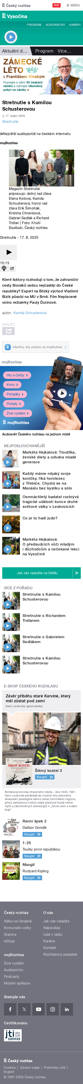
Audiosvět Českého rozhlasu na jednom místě (36, 434)
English (9, 1072)
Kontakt (49, 948)
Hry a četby (15, 375)
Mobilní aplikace (17, 983)
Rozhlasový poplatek (60, 954)
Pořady (12, 404)
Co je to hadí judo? (40, 518)
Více (64, 51)
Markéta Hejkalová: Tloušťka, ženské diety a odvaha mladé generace (49, 457)
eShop (9, 941)
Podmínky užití (55, 1067)
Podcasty (11, 976)
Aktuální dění (15, 51)
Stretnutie (10, 121)
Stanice (10, 934)
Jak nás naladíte (56, 921)
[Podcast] (4, 269)
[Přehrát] (8, 252)
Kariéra (49, 941)
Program (34, 24)
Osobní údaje (30, 1067)
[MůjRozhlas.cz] (9, 143)
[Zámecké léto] (41, 74)
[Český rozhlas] (16, 5)
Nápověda (51, 928)
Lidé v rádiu (52, 934)
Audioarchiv (55, 24)
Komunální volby (17, 928)
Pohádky (13, 394)
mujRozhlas (12, 362)
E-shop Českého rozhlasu (31, 686)
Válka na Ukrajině (18, 921)
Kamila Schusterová (30, 313)
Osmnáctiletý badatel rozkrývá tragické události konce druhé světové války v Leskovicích (51, 502)
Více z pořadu (18, 588)
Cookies (10, 1067)
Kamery (75, 24)
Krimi (11, 385)
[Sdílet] (12, 269)
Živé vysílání (16, 413)
